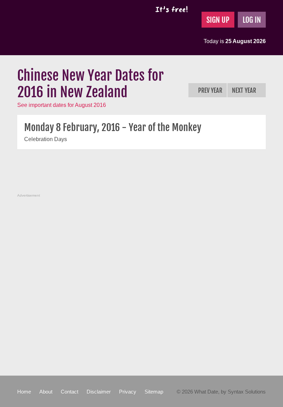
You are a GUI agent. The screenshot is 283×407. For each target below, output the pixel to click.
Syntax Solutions (247, 392)
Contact (69, 392)
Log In (252, 19)
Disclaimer (99, 392)
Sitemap (154, 392)
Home (24, 392)
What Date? (75, 27)
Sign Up (218, 19)
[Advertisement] (143, 175)
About (45, 392)
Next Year (244, 90)
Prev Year (209, 90)
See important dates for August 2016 (61, 105)
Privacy (127, 392)
